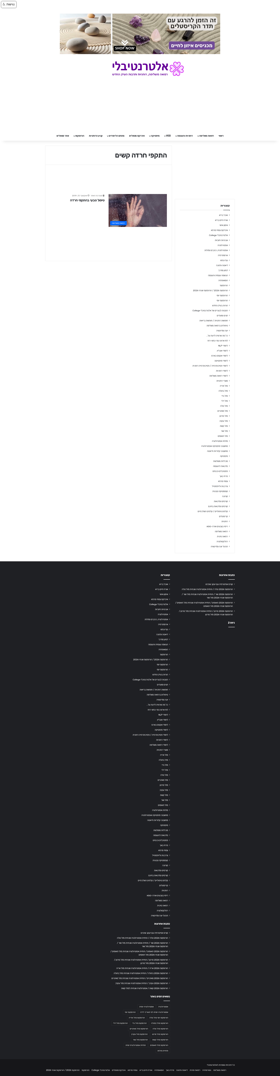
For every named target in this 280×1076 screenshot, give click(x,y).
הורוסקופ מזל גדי (139, 1023)
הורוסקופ (79, 135)
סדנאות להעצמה (220, 466)
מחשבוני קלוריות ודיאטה (217, 451)
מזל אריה (224, 385)
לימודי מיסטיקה (221, 360)
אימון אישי (224, 225)
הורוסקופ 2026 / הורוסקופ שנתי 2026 (210, 290)
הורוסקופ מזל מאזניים (139, 1029)
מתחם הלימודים (116, 135)
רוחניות (225, 521)
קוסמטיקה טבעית (220, 491)
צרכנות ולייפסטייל (220, 486)
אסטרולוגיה (223, 245)
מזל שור (224, 431)
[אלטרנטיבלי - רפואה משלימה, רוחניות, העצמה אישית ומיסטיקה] (140, 69)
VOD (168, 135)
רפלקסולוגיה (222, 541)
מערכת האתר (96, 196)
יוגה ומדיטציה (222, 330)
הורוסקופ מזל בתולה (159, 1023)
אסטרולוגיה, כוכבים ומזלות (216, 250)
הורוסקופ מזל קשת (160, 1040)
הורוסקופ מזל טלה (160, 1029)
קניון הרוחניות (96, 135)
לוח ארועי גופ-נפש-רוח (218, 340)
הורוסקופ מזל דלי (120, 1023)
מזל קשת (224, 426)
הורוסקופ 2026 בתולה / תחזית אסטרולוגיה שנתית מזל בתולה (141, 973)
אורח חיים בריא (221, 220)
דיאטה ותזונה (222, 265)
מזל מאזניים (222, 411)
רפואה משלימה (206, 135)
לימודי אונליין (222, 350)
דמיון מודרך (223, 270)
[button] (8, 4)
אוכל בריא (223, 215)
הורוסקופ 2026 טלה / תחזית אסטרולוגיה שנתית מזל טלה (207, 589)
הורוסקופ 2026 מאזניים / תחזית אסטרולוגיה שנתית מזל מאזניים (139, 978)
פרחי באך (223, 476)
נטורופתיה (206, 1070)
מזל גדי (225, 396)
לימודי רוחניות (222, 370)
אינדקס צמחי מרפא (219, 230)
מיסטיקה (155, 135)
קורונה (225, 496)
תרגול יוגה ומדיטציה (219, 546)
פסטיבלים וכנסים (220, 471)
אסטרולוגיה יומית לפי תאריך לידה (154, 1012)
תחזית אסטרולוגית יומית (136, 1045)
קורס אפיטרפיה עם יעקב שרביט (219, 584)
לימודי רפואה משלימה (218, 375)
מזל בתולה (223, 390)
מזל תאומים (223, 436)
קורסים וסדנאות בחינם (218, 506)
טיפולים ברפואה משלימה (217, 325)
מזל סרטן (224, 416)
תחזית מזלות (163, 1051)
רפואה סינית (222, 536)
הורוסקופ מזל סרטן (160, 1034)
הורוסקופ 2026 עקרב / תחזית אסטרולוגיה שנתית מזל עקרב (141, 983)
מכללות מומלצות (220, 461)
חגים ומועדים (222, 315)
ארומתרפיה (223, 255)
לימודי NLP (223, 345)
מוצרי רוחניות (222, 380)
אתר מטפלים (63, 135)
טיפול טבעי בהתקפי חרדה (87, 200)
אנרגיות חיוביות (221, 240)
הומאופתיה (223, 280)
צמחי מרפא (223, 481)
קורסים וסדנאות (221, 501)
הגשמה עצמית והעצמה (218, 275)
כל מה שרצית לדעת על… (217, 335)
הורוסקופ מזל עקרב (139, 1034)
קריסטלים (223, 516)
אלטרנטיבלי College (218, 235)
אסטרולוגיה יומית (146, 1007)
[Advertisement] (205, 655)
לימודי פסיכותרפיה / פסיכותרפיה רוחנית (210, 365)
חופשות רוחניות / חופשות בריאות (213, 320)
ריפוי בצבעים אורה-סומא (217, 526)
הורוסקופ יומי (222, 295)
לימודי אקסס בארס (219, 355)
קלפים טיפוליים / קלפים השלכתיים (213, 511)
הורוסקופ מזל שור (140, 1040)
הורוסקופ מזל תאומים (159, 1045)
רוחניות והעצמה (185, 135)
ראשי (221, 135)
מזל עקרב (223, 421)
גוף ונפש (224, 260)
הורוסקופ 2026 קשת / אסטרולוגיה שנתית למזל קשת (144, 988)
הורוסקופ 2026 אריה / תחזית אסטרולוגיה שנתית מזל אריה (142, 968)
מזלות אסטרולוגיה (220, 441)
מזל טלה (224, 406)
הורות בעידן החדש (220, 305)
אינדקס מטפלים (137, 135)
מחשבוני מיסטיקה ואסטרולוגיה (214, 446)
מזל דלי (224, 401)
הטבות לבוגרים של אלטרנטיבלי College (210, 310)
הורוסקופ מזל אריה (137, 1018)
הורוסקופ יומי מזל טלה (158, 1018)
